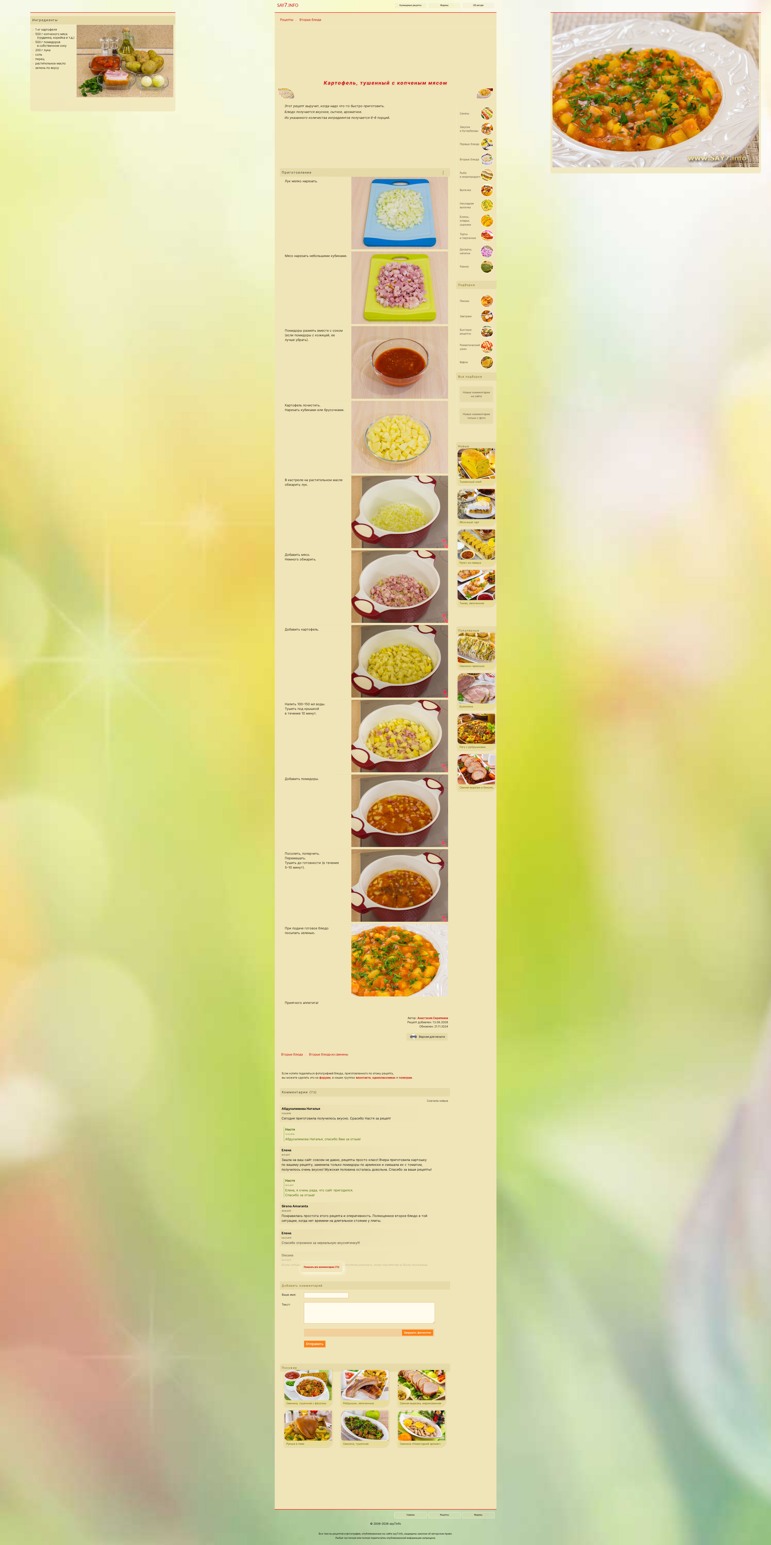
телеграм (405, 1077)
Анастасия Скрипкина (432, 1018)
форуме (325, 1077)
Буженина (466, 706)
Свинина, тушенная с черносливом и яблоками (361, 1444)
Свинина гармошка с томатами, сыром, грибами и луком (473, 666)
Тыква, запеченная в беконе (472, 604)
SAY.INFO (287, 5)
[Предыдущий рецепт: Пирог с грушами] (326, 94)
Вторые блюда (310, 20)
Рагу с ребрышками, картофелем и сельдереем (477, 747)
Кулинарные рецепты (410, 5)
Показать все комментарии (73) (321, 1267)
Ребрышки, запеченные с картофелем (358, 1404)
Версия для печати (432, 1036)
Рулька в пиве (295, 1443)
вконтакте (363, 1077)
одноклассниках (383, 1077)
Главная (411, 1515)
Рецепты (286, 20)
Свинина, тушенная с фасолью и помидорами (306, 1404)
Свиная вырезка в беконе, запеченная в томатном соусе (477, 788)
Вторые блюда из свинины (328, 1054)
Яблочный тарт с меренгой (469, 523)
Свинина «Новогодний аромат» (420, 1443)
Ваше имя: (289, 1294)
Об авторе (478, 5)
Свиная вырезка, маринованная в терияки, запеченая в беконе (420, 1404)
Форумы (444, 5)
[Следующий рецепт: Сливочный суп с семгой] (444, 94)
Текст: (286, 1304)
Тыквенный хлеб (471, 481)
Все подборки (470, 376)
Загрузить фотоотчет (417, 1332)
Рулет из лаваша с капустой (470, 563)
